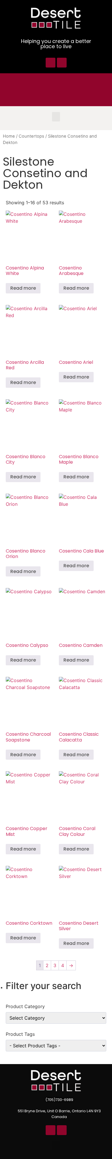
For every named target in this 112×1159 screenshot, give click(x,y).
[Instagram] (62, 63)
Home (9, 136)
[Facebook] (50, 63)
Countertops (31, 136)
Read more (23, 288)
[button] (56, 116)
